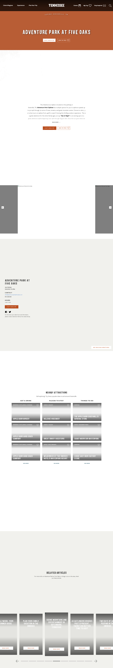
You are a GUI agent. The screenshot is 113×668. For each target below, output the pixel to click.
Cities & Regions (8, 5)
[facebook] (6, 312)
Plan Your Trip (33, 5)
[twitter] (10, 312)
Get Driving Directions (101, 347)
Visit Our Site (49, 40)
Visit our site (49, 128)
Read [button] (55, 122)
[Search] (110, 5)
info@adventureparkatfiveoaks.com (13, 294)
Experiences (21, 5)
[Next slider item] (96, 661)
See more (26, 463)
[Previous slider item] (17, 661)
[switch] (63, 40)
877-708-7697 (8, 296)
